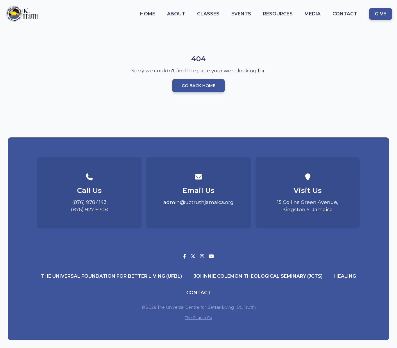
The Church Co (198, 317)
